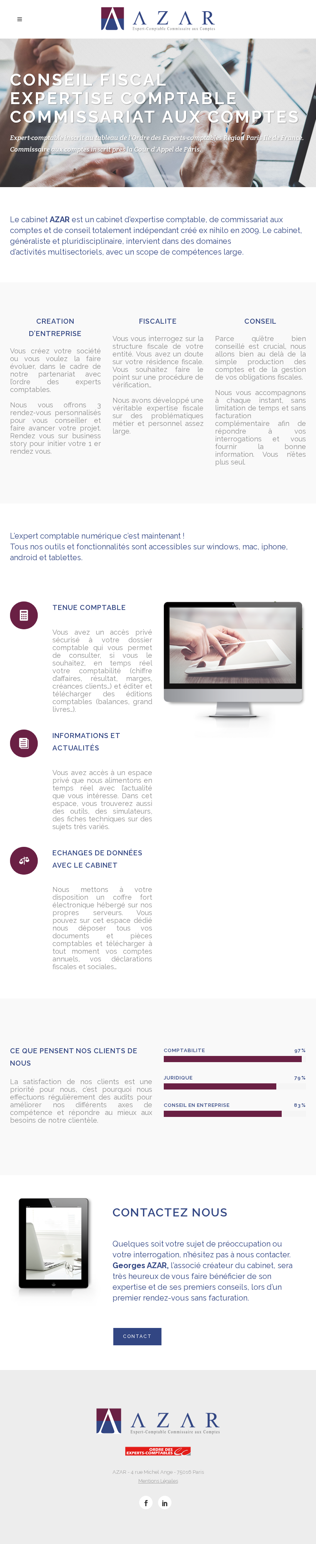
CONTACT (137, 1336)
